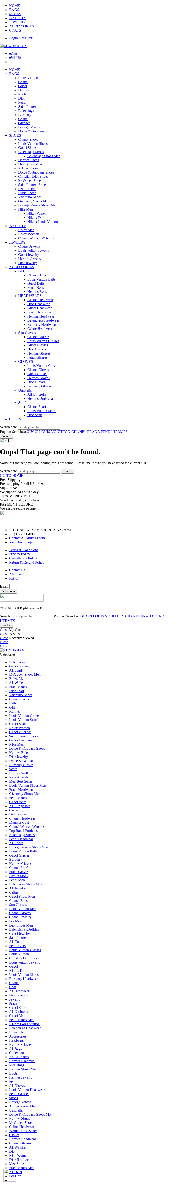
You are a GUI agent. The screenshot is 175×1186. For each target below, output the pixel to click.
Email (4, 586)
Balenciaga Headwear (43, 320)
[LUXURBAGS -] (13, 46)
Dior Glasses (36, 349)
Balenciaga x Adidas (24, 929)
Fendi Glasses (37, 357)
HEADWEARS (30, 296)
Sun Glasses (27, 333)
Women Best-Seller (23, 1131)
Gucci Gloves (37, 374)
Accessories (17, 1036)
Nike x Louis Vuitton (42, 222)
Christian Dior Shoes (33, 176)
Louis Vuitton (28, 78)
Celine (23, 119)
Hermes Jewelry (29, 259)
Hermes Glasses (38, 353)
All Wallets (17, 683)
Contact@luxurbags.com (27, 538)
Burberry (24, 115)
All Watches (18, 1147)
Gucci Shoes (27, 148)
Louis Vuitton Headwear (27, 1090)
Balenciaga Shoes (31, 152)
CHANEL (79, 432)
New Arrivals (18, 777)
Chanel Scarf (36, 407)
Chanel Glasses (38, 337)
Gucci (22, 86)
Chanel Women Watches (36, 238)
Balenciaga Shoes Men (43, 156)
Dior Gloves (36, 382)
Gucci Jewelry (28, 255)
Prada (22, 94)
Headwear (16, 1040)
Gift (12, 707)
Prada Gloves (18, 872)
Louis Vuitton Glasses (43, 341)
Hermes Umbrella (40, 398)
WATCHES (17, 18)
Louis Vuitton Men (22, 909)
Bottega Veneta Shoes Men (37, 205)
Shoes (13, 1098)
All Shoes (16, 843)
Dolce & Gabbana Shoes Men (30, 1114)
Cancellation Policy (23, 558)
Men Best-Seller (20, 781)
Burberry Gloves (39, 386)
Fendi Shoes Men (21, 1020)
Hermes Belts (37, 292)
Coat (12, 987)
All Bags (15, 1049)
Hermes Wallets (20, 773)
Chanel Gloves (38, 370)
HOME (14, 6)
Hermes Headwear (40, 316)
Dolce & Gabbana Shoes (36, 172)
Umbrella (25, 390)
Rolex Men (26, 230)
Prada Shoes (27, 193)
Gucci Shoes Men (22, 896)
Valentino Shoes (29, 197)
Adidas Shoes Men (22, 1106)
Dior (21, 98)
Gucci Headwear (39, 308)
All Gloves (17, 1086)
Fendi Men (17, 880)
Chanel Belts (36, 275)
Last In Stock (18, 876)
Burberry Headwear (41, 324)
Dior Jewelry (27, 263)
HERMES (120, 432)
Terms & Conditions (23, 550)
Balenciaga (26, 111)
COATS (15, 30)
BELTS (23, 271)
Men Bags (16, 1065)
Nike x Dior (36, 218)
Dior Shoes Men (30, 164)
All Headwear (19, 991)
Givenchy (25, 123)
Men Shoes (17, 1164)
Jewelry (14, 999)
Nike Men (25, 209)
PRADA (94, 432)
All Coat (15, 942)
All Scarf (15, 670)
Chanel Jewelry (29, 246)
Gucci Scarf (17, 724)
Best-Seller (17, 1032)
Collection (16, 1053)
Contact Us (17, 570)
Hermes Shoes (28, 160)
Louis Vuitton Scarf (41, 411)
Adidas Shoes (28, 168)
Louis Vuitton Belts (41, 279)
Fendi (22, 102)
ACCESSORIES (21, 26)
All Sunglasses (19, 806)
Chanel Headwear (40, 300)
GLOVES (25, 361)
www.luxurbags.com (24, 542)
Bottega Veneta (29, 127)
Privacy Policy (19, 554)
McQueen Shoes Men (25, 674)
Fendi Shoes (27, 189)
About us (15, 574)
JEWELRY (17, 22)
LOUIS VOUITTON (55, 432)
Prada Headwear (21, 790)
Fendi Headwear (39, 312)
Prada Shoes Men (21, 1168)
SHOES (15, 14)
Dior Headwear (38, 304)
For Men (15, 921)
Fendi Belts (35, 287)
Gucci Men (17, 1016)
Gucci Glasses (37, 345)
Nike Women (36, 213)
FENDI (107, 432)
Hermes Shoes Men (23, 1069)
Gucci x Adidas (20, 732)
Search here (9, 427)
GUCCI (33, 432)
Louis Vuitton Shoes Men (27, 785)
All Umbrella (36, 394)
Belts (12, 703)
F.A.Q (13, 578)
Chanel (23, 82)
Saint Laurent (28, 107)
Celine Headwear (39, 329)
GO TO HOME (11, 475)
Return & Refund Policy (26, 562)
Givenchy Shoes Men (33, 201)
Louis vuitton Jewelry (33, 250)
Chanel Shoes (28, 139)
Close (4, 630)
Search (6, 436)
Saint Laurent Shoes (32, 185)
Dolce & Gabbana (31, 131)
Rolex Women (28, 234)
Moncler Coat (19, 822)
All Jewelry (17, 888)
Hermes (23, 90)
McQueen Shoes (30, 181)
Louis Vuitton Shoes (33, 144)
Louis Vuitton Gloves (42, 366)
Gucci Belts (35, 283)
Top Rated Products (23, 831)
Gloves (14, 1135)
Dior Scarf (34, 415)
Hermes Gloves (38, 378)
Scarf (22, 403)
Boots (13, 1073)
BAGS (14, 10)
